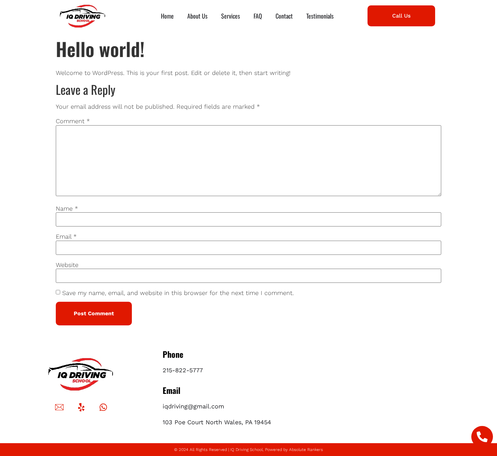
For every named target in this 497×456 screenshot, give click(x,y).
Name (67, 209)
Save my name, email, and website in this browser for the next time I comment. (178, 293)
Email (66, 237)
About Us (197, 15)
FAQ (258, 15)
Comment (73, 121)
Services (230, 15)
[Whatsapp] (103, 407)
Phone (173, 354)
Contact (284, 15)
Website (67, 265)
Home (167, 15)
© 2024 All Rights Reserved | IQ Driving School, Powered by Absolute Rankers (248, 449)
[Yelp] (81, 407)
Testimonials (320, 15)
